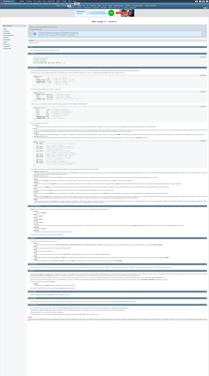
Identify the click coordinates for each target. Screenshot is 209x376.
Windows (64, 5)
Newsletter (51, 1)
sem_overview (59, 294)
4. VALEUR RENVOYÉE (8, 35)
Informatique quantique (138, 5)
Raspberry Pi (93, 5)
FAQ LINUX (78, 7)
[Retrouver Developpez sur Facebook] (207, 8)
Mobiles (71, 3)
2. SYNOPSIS (6, 31)
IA (27, 3)
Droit (69, 1)
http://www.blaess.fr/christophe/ (48, 310)
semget (37, 294)
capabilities (50, 294)
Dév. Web (45, 3)
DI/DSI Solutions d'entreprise (14, 3)
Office (66, 3)
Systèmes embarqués (118, 5)
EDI (50, 3)
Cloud (24, 3)
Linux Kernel (64, 33)
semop (86, 134)
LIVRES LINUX (103, 7)
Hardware (79, 5)
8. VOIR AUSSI (6, 44)
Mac (88, 5)
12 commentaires (71, 35)
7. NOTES (5, 42)
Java (40, 3)
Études (64, 1)
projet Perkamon (75, 33)
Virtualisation (128, 5)
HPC (84, 5)
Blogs (39, 1)
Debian (58, 33)
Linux (69, 5)
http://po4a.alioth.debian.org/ (70, 308)
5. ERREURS (6, 37)
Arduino (74, 5)
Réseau (99, 5)
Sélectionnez (203, 57)
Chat (44, 1)
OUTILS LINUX (95, 7)
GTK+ (119, 7)
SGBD (62, 3)
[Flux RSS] (204, 8)
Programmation (55, 3)
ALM (31, 3)
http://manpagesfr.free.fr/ (76, 310)
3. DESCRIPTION (7, 33)
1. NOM (4, 28)
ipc (32, 294)
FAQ (34, 1)
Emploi (58, 1)
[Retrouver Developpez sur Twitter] (205, 8)
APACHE (126, 7)
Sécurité (110, 5)
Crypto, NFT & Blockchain (150, 5)
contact (61, 312)
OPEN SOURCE (132, 7)
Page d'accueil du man (36, 29)
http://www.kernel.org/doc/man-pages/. (127, 301)
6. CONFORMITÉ (6, 40)
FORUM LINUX (71, 7)
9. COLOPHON (6, 46)
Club (74, 1)
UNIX (115, 7)
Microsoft (36, 3)
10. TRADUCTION (7, 48)
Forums (22, 1)
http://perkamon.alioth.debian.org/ (120, 308)
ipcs (69, 275)
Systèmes (77, 3)
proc (86, 169)
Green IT (105, 5)
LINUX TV (110, 7)
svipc (67, 294)
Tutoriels (29, 1)
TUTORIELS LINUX (87, 7)
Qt (121, 7)
